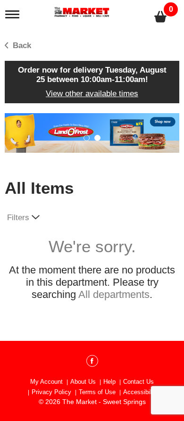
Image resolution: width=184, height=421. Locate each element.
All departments (114, 294)
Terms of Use (97, 392)
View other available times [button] (92, 93)
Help (109, 381)
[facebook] (92, 362)
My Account (46, 381)
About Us (83, 381)
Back (20, 45)
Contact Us (138, 381)
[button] (92, 132)
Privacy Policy (51, 392)
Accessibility (140, 392)
